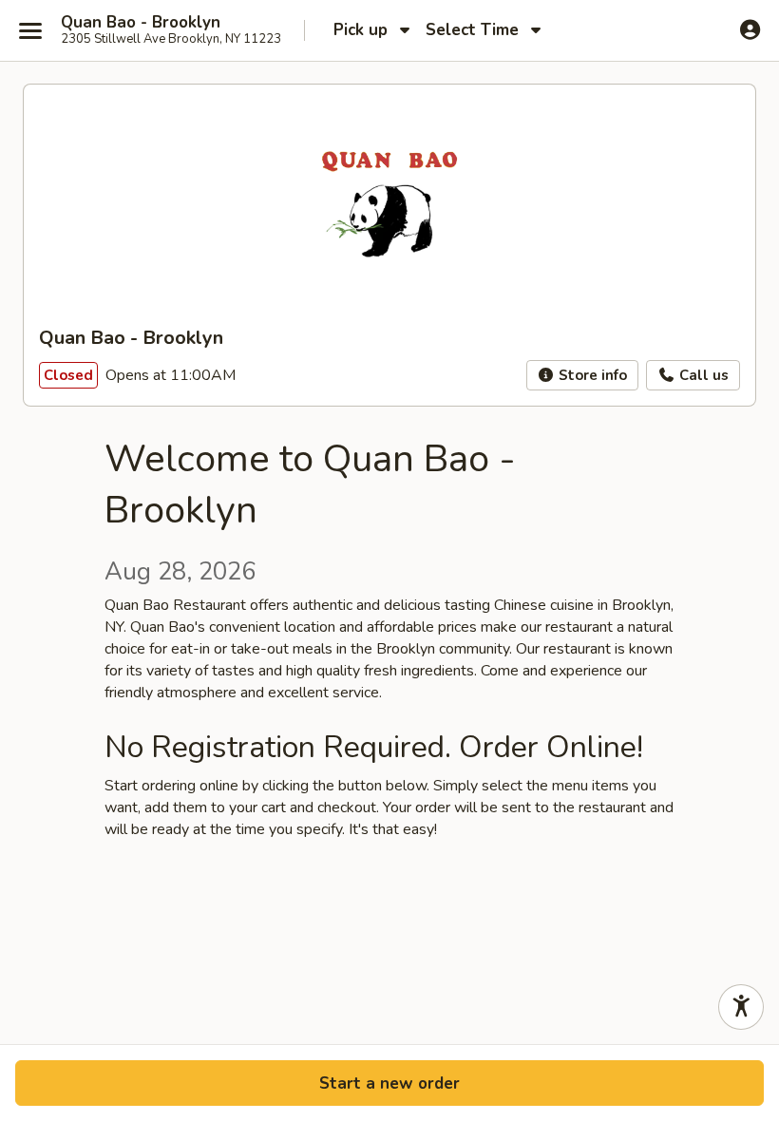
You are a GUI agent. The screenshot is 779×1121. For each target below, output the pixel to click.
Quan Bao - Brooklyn (140, 22)
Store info (591, 375)
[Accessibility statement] (741, 1007)
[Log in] (750, 29)
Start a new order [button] (389, 1083)
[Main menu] (30, 30)
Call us (702, 375)
